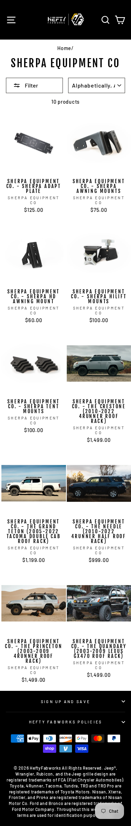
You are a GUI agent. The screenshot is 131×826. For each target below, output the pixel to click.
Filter (31, 85)
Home (64, 48)
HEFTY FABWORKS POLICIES (65, 722)
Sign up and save (65, 701)
